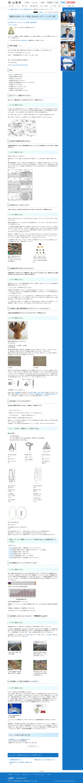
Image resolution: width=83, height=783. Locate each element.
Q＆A (20, 22)
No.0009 (11, 550)
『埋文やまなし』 (24, 40)
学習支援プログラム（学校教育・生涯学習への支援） (21, 762)
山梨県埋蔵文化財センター (28, 9)
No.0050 (11, 553)
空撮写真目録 (33, 22)
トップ (9, 9)
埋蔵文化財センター (39, 394)
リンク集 (48, 774)
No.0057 (11, 555)
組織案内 (12, 9)
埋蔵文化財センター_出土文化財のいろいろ (44, 759)
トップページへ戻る (12, 25)
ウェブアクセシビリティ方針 (38, 774)
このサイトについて (26, 774)
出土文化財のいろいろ (13, 22)
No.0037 (28, 634)
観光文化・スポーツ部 (19, 9)
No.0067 (11, 557)
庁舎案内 (10, 774)
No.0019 (11, 552)
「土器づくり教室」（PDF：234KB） (36, 392)
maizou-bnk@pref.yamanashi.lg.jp (20, 65)
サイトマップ (17, 774)
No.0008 (11, 548)
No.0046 (49, 634)
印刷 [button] (41, 12)
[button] (27, 2)
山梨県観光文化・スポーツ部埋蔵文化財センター (20, 739)
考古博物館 (17, 392)
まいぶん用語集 (25, 22)
